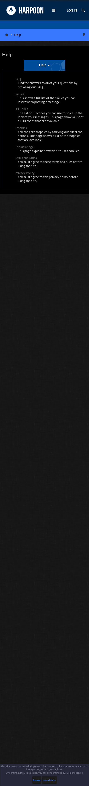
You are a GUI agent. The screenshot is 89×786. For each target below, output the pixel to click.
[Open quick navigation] (84, 34)
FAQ (18, 79)
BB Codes (21, 109)
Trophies (21, 128)
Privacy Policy (25, 173)
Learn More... (49, 780)
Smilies (19, 94)
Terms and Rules (26, 158)
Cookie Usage (24, 147)
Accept (37, 780)
